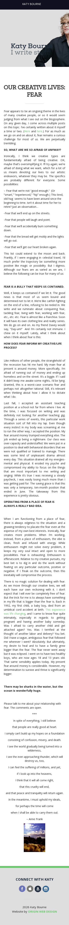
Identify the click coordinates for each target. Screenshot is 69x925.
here (39, 131)
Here (27, 131)
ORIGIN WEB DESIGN (42, 911)
